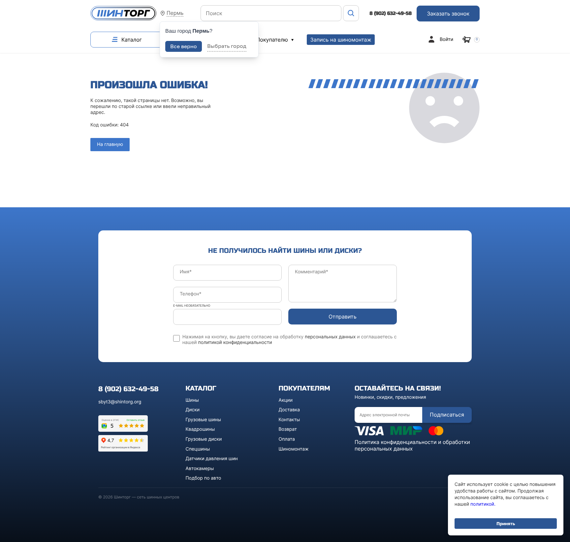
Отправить (343, 316)
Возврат (288, 429)
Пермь (175, 13)
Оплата (287, 439)
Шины (192, 400)
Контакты (289, 420)
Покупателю (273, 39)
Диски (193, 410)
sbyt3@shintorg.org (119, 402)
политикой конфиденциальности (235, 342)
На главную (110, 144)
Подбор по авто (203, 478)
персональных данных (330, 337)
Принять (505, 523)
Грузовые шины (203, 420)
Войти (446, 39)
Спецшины (198, 449)
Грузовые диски (204, 439)
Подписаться (447, 414)
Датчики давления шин (212, 458)
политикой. (482, 504)
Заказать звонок (448, 13)
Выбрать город (226, 46)
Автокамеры (200, 468)
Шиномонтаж (294, 449)
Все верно (183, 46)
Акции (286, 400)
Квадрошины (200, 429)
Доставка (289, 410)
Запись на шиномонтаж (340, 39)
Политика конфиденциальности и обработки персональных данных (412, 445)
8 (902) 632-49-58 (390, 13)
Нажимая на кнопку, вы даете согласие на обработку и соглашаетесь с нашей (289, 339)
